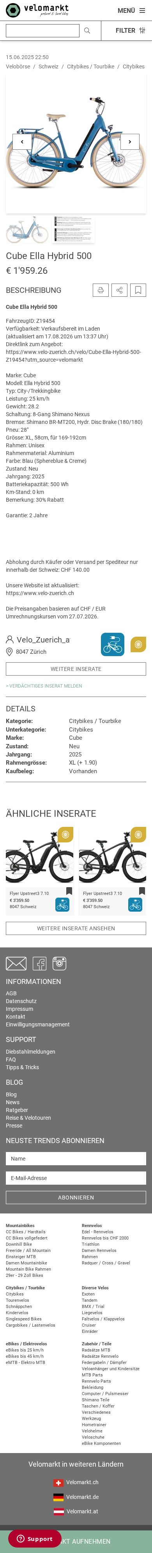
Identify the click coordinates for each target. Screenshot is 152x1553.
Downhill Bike (19, 1244)
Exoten (88, 1294)
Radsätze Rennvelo (100, 1356)
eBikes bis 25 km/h (25, 1350)
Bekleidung (92, 1387)
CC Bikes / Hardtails (26, 1231)
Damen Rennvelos (99, 1250)
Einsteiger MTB (21, 1256)
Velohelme (92, 1431)
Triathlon (90, 1244)
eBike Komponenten (101, 1443)
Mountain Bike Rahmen (28, 1269)
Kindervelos (17, 1312)
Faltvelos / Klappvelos (103, 1319)
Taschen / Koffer (98, 1406)
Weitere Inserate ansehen (76, 928)
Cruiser (89, 1325)
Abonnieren (76, 1197)
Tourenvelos (17, 1300)
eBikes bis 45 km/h (25, 1356)
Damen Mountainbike (26, 1263)
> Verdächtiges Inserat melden (44, 686)
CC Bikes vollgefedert (27, 1238)
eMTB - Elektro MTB (25, 1362)
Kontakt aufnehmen (76, 1541)
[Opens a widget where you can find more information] (35, 1539)
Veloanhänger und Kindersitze (111, 1368)
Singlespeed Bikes (24, 1319)
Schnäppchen (19, 1306)
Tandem (89, 1300)
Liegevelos (92, 1312)
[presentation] (22, 860)
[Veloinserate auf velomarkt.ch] (37, 10)
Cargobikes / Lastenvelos (30, 1325)
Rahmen (90, 1256)
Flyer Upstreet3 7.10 (29, 893)
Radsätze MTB (96, 1350)
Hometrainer (94, 1424)
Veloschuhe (93, 1437)
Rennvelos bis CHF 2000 (105, 1238)
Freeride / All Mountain (28, 1250)
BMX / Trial (93, 1306)
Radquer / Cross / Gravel (106, 1263)
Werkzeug (91, 1418)
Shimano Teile (96, 1399)
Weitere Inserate (76, 669)
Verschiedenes (96, 1412)
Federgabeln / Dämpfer (104, 1362)
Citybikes (15, 1294)
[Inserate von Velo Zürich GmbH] (112, 644)
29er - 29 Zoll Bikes (24, 1275)
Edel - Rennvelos (97, 1231)
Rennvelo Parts (96, 1381)
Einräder (90, 1331)
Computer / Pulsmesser (105, 1393)
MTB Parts (92, 1375)
